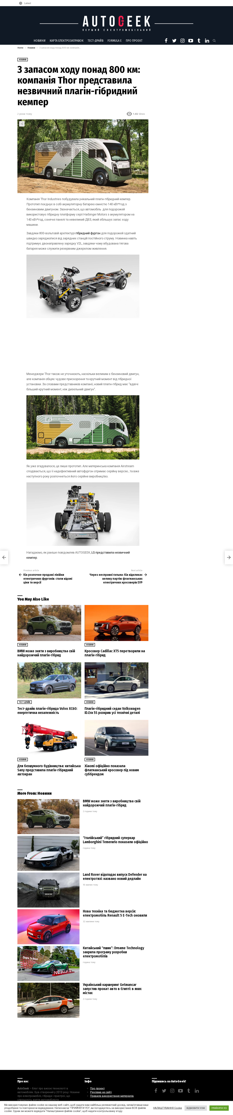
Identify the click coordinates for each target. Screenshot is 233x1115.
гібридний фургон (88, 233)
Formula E (114, 41)
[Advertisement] (82, 346)
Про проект (134, 41)
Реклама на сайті (101, 1092)
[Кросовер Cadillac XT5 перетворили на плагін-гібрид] (116, 623)
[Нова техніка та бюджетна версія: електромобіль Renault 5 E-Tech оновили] (48, 926)
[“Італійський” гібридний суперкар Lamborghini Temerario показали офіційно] (48, 853)
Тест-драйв (95, 41)
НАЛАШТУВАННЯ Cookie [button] (167, 1108)
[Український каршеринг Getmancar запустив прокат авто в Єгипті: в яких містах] (48, 1000)
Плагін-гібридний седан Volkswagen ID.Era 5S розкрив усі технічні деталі (112, 710)
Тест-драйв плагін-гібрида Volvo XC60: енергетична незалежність (47, 710)
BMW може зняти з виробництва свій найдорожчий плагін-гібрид (46, 653)
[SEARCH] (214, 40)
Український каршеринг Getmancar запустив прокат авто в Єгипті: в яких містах (112, 988)
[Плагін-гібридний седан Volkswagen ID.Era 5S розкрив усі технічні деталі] (116, 680)
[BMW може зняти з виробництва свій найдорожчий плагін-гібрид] (49, 623)
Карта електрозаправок (66, 41)
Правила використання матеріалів (112, 1096)
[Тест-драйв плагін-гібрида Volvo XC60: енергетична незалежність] (49, 680)
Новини (40, 41)
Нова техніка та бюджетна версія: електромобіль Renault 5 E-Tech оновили (115, 913)
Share (22, 124)
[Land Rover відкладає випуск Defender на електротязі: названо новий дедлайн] (48, 890)
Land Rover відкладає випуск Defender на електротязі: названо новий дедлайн (115, 876)
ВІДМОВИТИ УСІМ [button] (196, 1108)
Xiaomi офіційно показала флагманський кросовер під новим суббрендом (112, 770)
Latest (27, 3)
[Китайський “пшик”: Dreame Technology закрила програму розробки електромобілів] (48, 963)
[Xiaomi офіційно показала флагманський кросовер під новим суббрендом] (116, 738)
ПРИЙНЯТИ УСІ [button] (219, 1108)
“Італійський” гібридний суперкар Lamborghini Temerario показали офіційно (115, 840)
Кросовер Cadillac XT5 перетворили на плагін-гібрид (115, 653)
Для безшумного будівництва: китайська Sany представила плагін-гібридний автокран (49, 770)
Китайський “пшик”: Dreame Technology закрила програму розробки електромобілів (113, 952)
